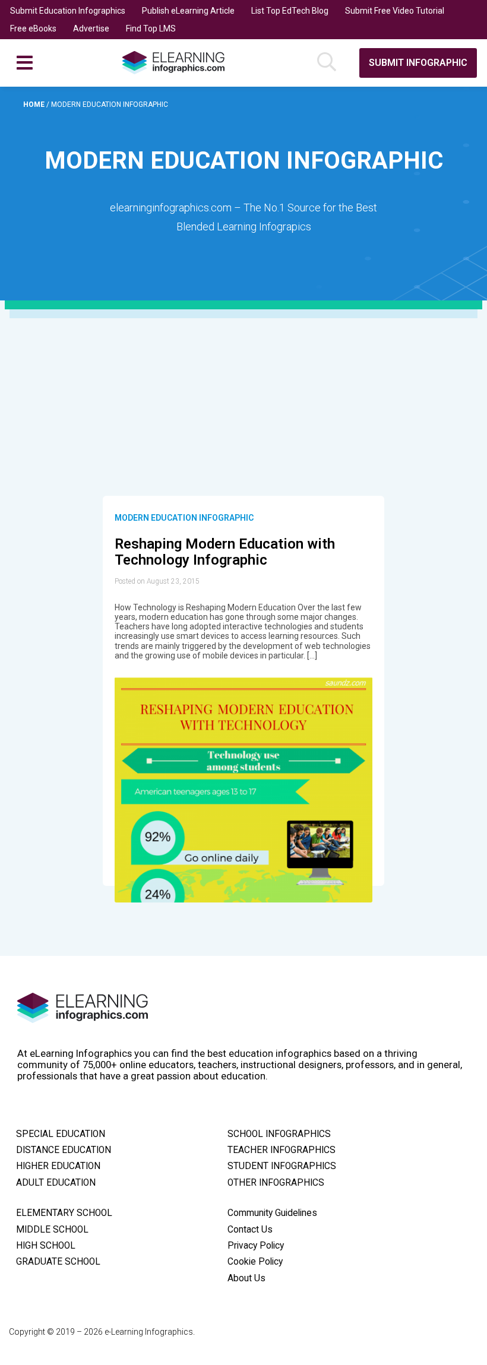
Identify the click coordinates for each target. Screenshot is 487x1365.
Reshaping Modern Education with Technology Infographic (225, 552)
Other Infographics (275, 1182)
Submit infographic (418, 62)
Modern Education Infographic (184, 518)
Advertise (91, 28)
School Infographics (279, 1134)
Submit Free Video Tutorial (394, 10)
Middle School (52, 1229)
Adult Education (56, 1182)
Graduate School (58, 1261)
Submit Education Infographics (67, 10)
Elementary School (64, 1213)
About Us (246, 1278)
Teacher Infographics (281, 1150)
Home (34, 104)
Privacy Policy (255, 1245)
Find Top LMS (151, 28)
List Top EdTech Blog (289, 10)
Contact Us (250, 1229)
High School (45, 1245)
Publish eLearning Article (188, 10)
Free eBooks (33, 28)
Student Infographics (281, 1166)
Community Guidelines (272, 1213)
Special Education (60, 1134)
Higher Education (58, 1166)
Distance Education (63, 1150)
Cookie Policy (255, 1261)
